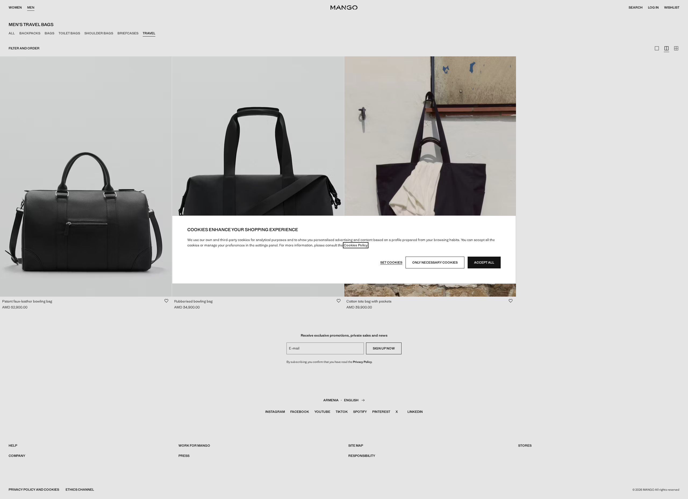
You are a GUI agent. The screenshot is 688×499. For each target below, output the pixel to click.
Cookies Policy (356, 245)
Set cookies (391, 262)
